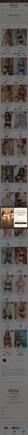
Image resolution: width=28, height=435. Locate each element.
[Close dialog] (26, 208)
